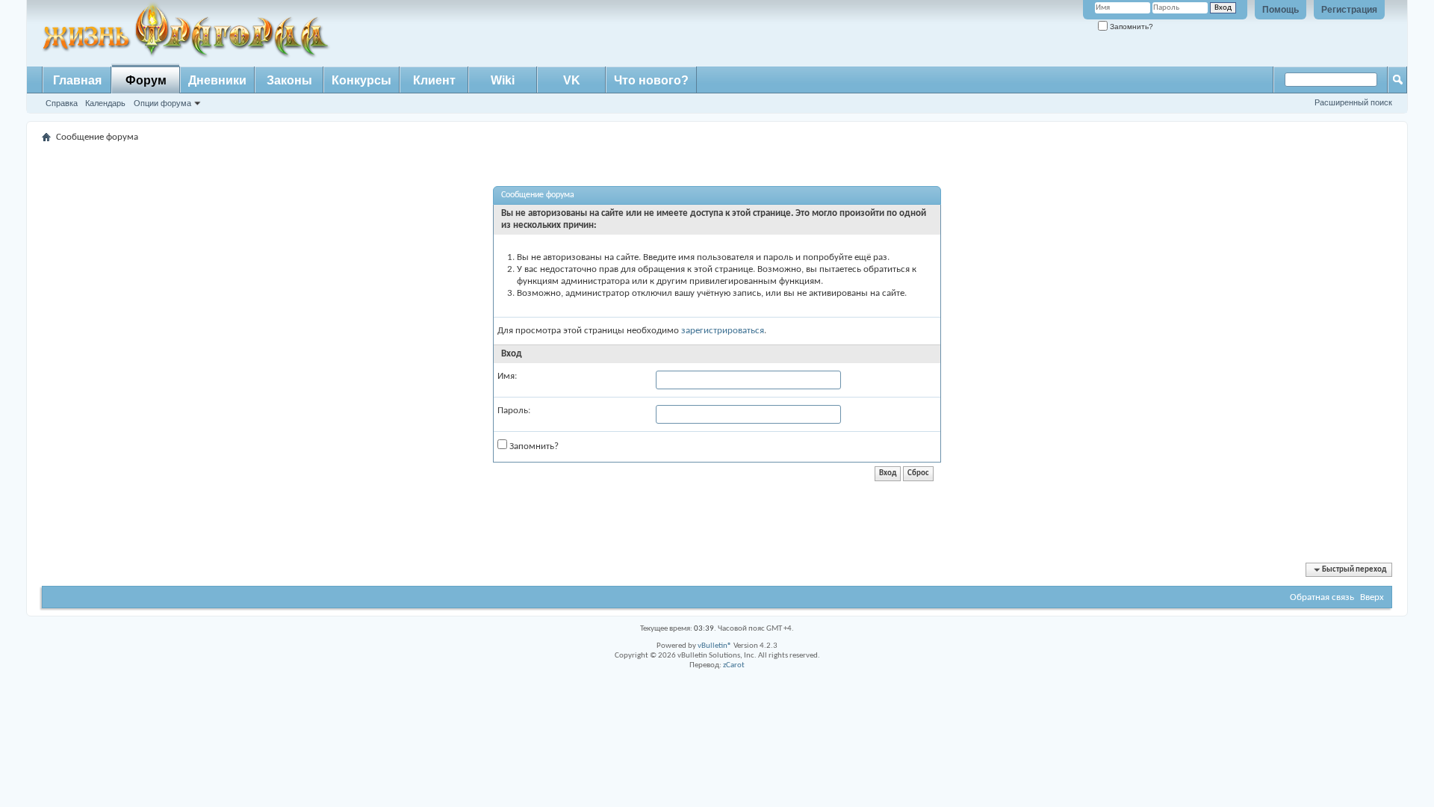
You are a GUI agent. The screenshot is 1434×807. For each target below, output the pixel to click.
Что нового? (651, 80)
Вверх (1372, 597)
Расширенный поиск (1353, 102)
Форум (146, 80)
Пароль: (513, 410)
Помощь (1280, 9)
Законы (289, 80)
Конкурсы (361, 80)
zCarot (734, 665)
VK (571, 80)
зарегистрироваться (722, 331)
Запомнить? (1130, 26)
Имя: (507, 376)
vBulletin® (715, 646)
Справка (62, 103)
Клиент (434, 80)
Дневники (217, 80)
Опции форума (162, 103)
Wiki (503, 80)
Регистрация (1349, 9)
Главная (77, 80)
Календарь (105, 103)
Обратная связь (1322, 597)
